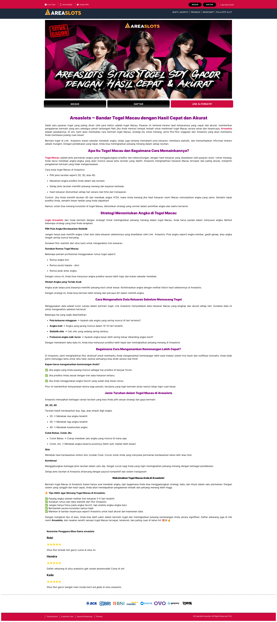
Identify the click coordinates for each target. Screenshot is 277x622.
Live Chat (51, 4)
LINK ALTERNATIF (202, 104)
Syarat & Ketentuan (84, 616)
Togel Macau (52, 157)
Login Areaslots (54, 220)
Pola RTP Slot (224, 12)
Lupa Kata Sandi (227, 5)
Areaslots (226, 128)
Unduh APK (84, 4)
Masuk (195, 4)
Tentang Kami (52, 616)
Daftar (209, 4)
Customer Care (67, 616)
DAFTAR (138, 104)
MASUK (75, 104)
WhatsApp (208, 12)
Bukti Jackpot (180, 12)
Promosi (195, 12)
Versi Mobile (67, 4)
